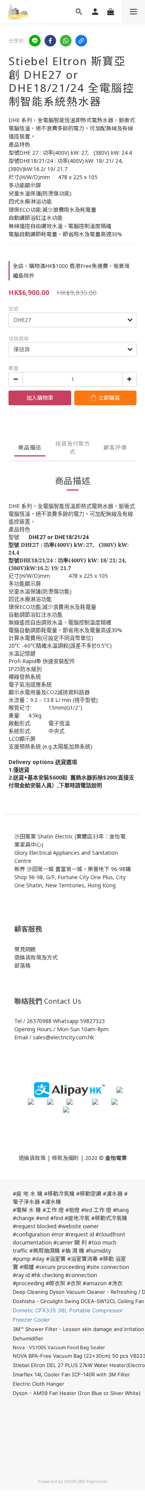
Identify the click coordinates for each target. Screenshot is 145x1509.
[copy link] (81, 41)
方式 (52, 957)
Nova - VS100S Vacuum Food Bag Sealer (59, 1347)
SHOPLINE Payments (85, 1481)
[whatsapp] (66, 41)
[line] (35, 41)
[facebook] (50, 41)
